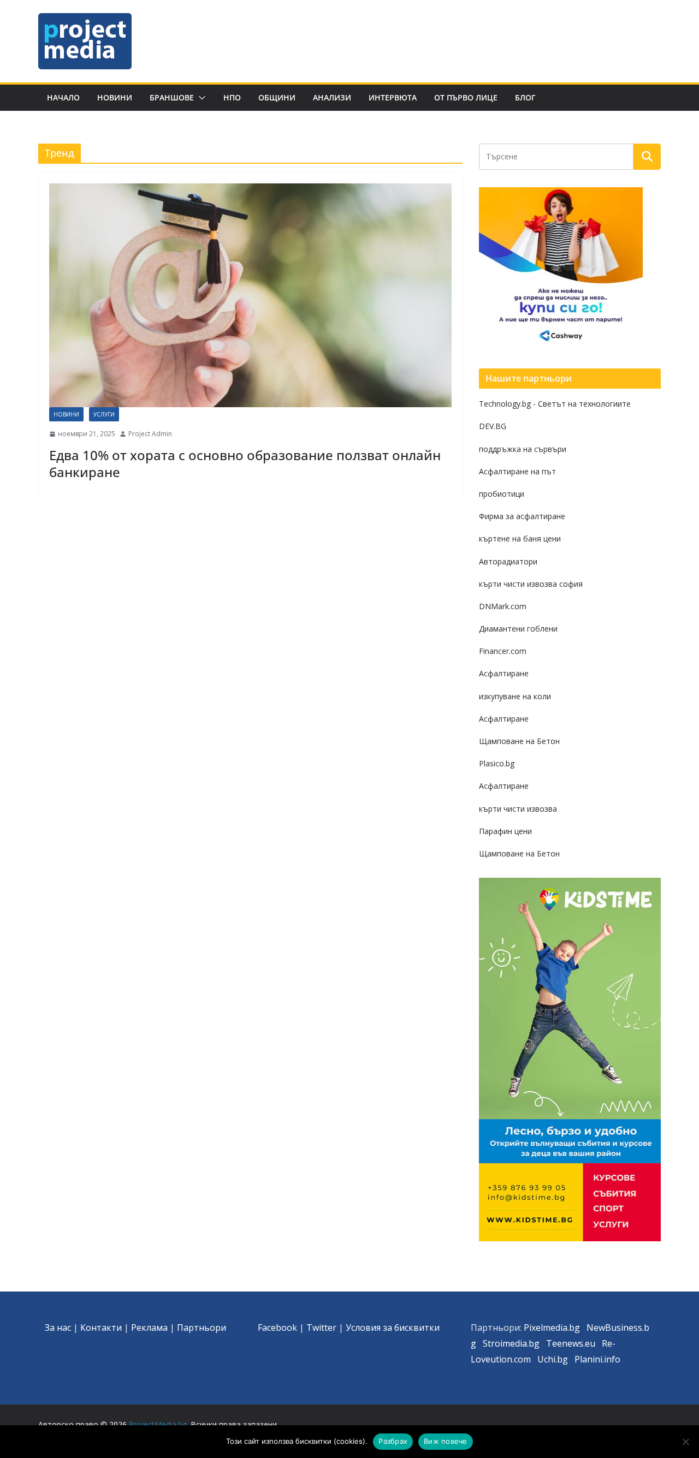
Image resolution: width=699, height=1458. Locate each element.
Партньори (201, 1328)
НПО (232, 97)
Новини (114, 97)
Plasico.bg (496, 763)
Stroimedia (505, 1343)
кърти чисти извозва (518, 809)
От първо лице (465, 97)
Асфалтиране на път (517, 471)
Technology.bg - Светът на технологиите (555, 403)
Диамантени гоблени (518, 628)
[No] (685, 1441)
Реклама (149, 1328)
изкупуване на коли (515, 696)
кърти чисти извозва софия (531, 584)
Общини (276, 97)
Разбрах (392, 1441)
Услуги (104, 414)
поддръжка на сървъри (522, 449)
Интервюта (393, 97)
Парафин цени (505, 831)
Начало (63, 97)
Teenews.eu (570, 1343)
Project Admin (150, 433)
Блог (525, 97)
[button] (200, 97)
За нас (58, 1328)
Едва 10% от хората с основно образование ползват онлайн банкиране (245, 463)
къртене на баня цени (520, 538)
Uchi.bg (552, 1359)
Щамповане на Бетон (519, 741)
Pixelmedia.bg (552, 1328)
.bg (533, 1343)
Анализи (332, 97)
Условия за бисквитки (393, 1328)
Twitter (321, 1328)
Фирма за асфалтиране (522, 516)
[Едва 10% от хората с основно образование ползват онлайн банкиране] (250, 295)
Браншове (172, 97)
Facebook (277, 1328)
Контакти (101, 1328)
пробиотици (501, 494)
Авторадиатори (508, 561)
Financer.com (502, 651)
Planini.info (597, 1359)
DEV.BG (492, 426)
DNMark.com (502, 606)
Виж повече (445, 1441)
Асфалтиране (504, 673)
